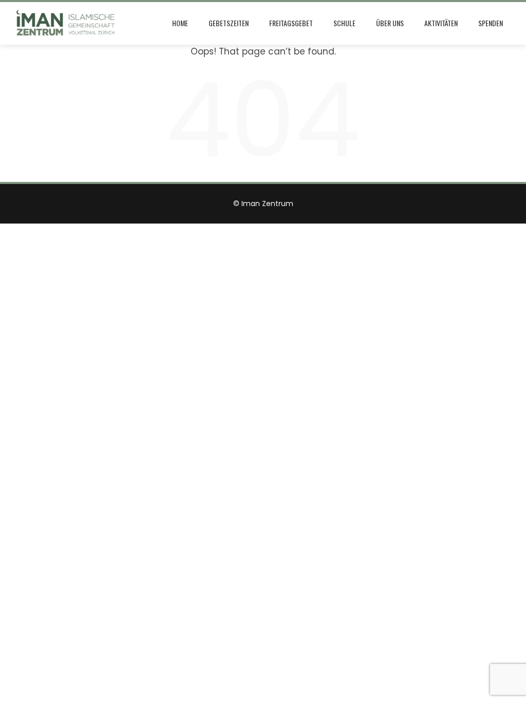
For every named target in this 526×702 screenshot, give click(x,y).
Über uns (390, 22)
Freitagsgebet (291, 22)
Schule (344, 22)
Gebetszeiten (229, 22)
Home (180, 22)
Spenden (490, 22)
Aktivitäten (441, 22)
